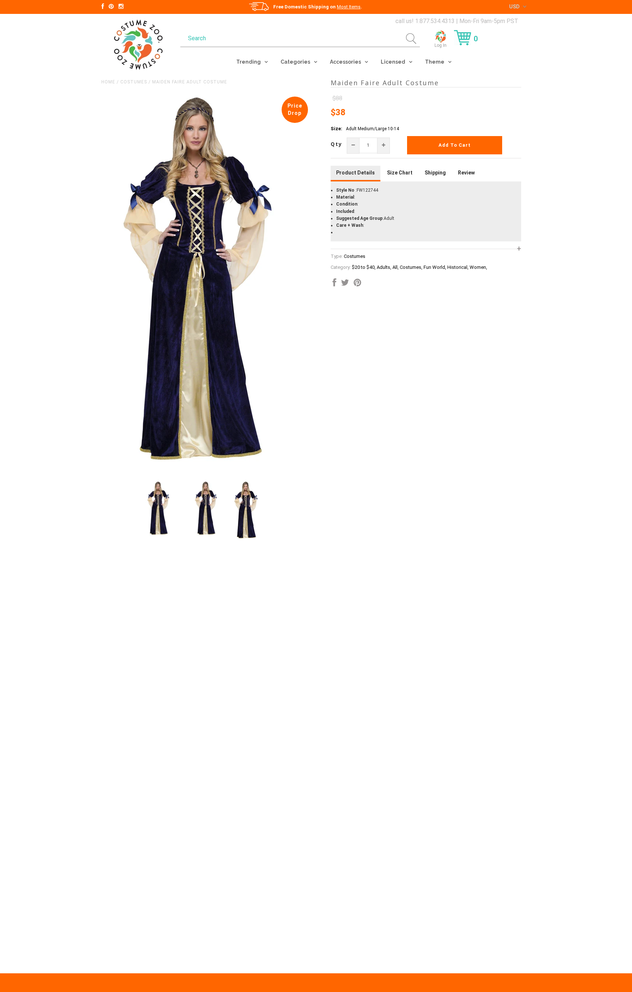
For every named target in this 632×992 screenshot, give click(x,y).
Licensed (393, 62)
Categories (295, 62)
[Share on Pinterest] (357, 284)
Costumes (133, 81)
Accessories (345, 62)
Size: (336, 128)
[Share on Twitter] (345, 284)
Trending (248, 62)
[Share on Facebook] (334, 284)
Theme (434, 62)
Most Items (349, 7)
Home (108, 81)
